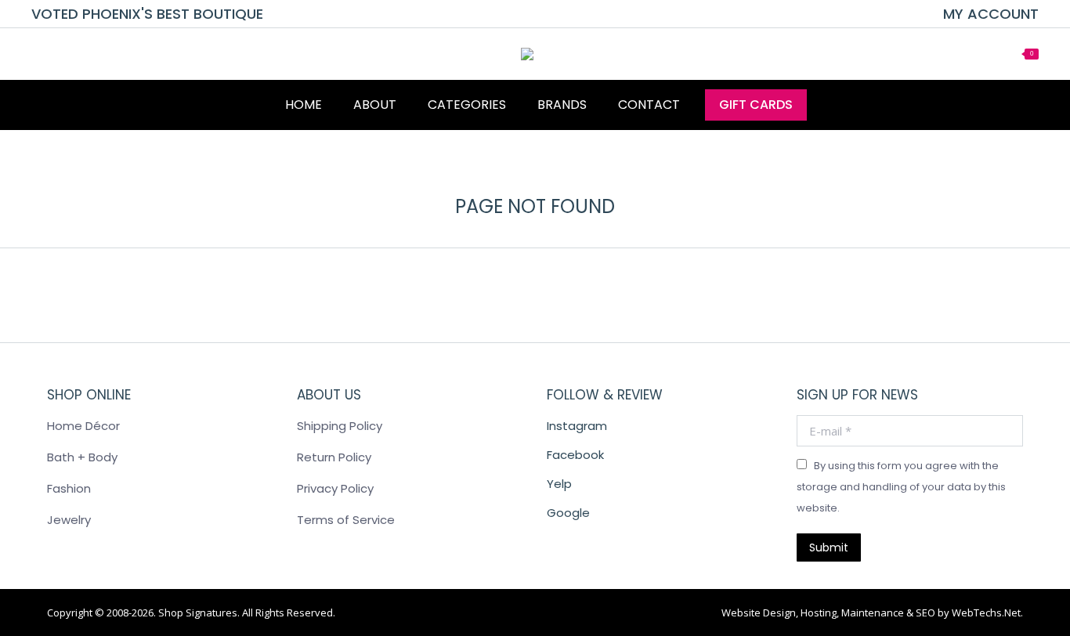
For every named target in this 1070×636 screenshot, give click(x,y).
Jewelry (69, 519)
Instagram (577, 425)
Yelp (559, 483)
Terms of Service (346, 519)
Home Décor (83, 425)
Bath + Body (82, 457)
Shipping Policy (339, 425)
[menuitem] (991, 14)
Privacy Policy (335, 488)
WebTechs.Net (986, 612)
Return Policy (334, 457)
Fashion (69, 488)
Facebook (575, 454)
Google (568, 512)
